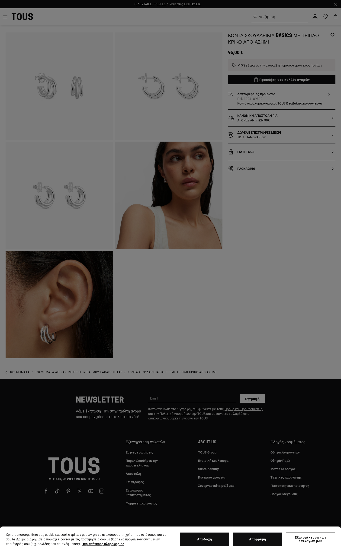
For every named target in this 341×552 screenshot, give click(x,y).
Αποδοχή (204, 539)
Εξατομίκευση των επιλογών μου (310, 539)
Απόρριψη (257, 539)
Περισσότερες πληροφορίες (103, 544)
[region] (170, 539)
